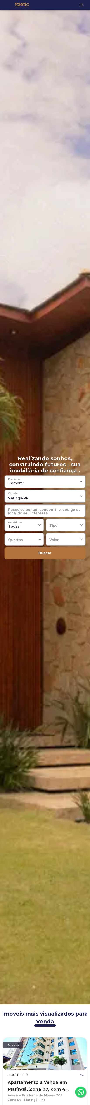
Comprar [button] (16, 483)
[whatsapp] (80, 1092)
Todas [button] (14, 526)
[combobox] (45, 496)
